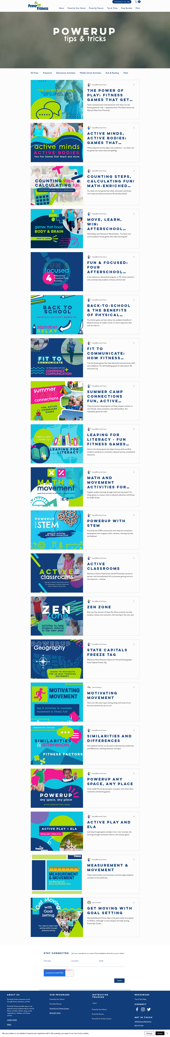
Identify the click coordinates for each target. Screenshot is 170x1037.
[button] (138, 1)
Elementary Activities (65, 72)
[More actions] (134, 84)
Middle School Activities (90, 72)
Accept (160, 1033)
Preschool (47, 72)
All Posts (34, 72)
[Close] (167, 1033)
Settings (149, 1033)
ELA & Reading (112, 72)
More (126, 72)
